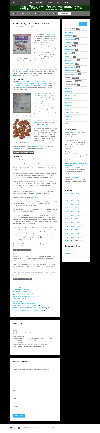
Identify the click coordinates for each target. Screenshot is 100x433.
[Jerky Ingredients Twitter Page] (72, 2)
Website (15, 406)
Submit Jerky (68, 116)
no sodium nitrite (34, 146)
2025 (66, 197)
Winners (15, 75)
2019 (66, 219)
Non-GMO (38, 296)
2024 (66, 200)
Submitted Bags (69, 42)
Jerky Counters (69, 32)
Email (15, 398)
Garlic (53, 83)
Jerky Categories (69, 49)
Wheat (45, 83)
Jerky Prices (68, 91)
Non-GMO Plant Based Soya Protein (31, 81)
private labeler (52, 63)
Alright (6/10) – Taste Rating (22, 250)
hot (41, 134)
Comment (16, 373)
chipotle (15, 71)
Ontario (31, 75)
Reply (14, 351)
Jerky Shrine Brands (70, 70)
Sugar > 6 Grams (25, 298)
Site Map (33, 427)
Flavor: (15, 303)
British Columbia (24, 63)
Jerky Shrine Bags (70, 67)
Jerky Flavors (68, 56)
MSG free (44, 148)
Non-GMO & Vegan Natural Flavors (36, 85)
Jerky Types (68, 53)
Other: (15, 301)
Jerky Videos (68, 105)
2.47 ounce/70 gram (45, 69)
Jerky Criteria (68, 98)
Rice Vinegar (16, 85)
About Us (67, 123)
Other (25, 287)
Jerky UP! (67, 253)
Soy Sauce (30, 83)
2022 (66, 208)
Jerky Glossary (69, 102)
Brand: (15, 305)
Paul (28, 303)
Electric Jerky (50, 34)
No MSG (24, 296)
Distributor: (16, 307)
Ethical (19, 296)
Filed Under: (16, 287)
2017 (66, 226)
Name (15, 390)
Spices (43, 81)
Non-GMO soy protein (40, 93)
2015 (66, 233)
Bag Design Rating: (18, 293)
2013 (66, 241)
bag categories (21, 272)
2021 (20, 310)
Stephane (32, 303)
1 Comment (32, 26)
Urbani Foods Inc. (39, 63)
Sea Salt (23, 85)
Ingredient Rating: (18, 289)
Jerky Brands (68, 35)
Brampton (25, 75)
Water (34, 83)
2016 (66, 230)
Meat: (14, 300)
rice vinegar (44, 124)
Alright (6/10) (24, 291)
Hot (23, 303)
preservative (16, 148)
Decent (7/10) (27, 289)
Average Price (25, 310)
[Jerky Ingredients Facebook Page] (74, 2)
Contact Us (68, 119)
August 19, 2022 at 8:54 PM (25, 332)
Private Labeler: (17, 309)
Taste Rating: (16, 291)
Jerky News (68, 88)
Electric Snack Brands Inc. (33, 61)
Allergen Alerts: (17, 294)
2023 (66, 204)
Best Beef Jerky (69, 250)
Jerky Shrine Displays (71, 74)
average (34, 246)
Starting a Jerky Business (72, 112)
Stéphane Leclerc (35, 197)
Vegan (22, 287)
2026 (66, 193)
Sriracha (20, 303)
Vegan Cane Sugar (20, 83)
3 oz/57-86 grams (21, 301)
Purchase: (16, 310)
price (37, 246)
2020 (66, 215)
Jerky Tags (68, 46)
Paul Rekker (33, 159)
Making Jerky (68, 109)
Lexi (36, 231)
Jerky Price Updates (70, 95)
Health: (15, 296)
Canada (32, 63)
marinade (42, 120)
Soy (20, 87)
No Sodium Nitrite (30, 296)
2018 (66, 222)
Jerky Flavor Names (70, 60)
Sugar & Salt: (16, 298)
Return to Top (25, 427)
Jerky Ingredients (50, 8)
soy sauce (53, 122)
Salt (49, 83)
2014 (66, 237)
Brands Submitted (70, 39)
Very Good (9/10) (28, 293)
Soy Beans (40, 83)
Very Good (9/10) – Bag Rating (23, 279)
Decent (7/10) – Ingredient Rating (23, 152)
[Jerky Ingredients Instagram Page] (76, 1)
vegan (24, 71)
